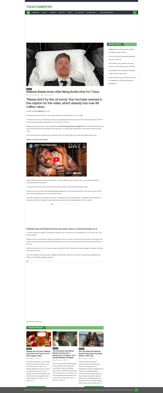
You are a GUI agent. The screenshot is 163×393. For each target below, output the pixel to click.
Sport (70, 12)
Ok (136, 390)
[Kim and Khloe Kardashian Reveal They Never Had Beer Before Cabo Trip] (91, 339)
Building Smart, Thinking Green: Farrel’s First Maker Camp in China (121, 50)
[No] (161, 390)
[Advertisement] (81, 28)
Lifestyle (62, 12)
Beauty (44, 12)
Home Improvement (106, 12)
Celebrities (35, 12)
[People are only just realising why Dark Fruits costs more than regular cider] (38, 339)
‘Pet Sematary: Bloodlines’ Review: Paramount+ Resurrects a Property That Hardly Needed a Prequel (64, 354)
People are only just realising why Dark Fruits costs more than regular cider (38, 353)
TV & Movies (79, 12)
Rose (38, 95)
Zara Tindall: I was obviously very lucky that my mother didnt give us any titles (122, 65)
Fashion (53, 12)
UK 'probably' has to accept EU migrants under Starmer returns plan (122, 72)
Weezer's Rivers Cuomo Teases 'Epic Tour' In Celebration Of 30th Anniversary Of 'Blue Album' (122, 81)
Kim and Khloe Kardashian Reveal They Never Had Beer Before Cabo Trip (90, 353)
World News (91, 12)
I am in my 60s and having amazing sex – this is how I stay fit (122, 57)
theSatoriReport (39, 7)
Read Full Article (37, 322)
